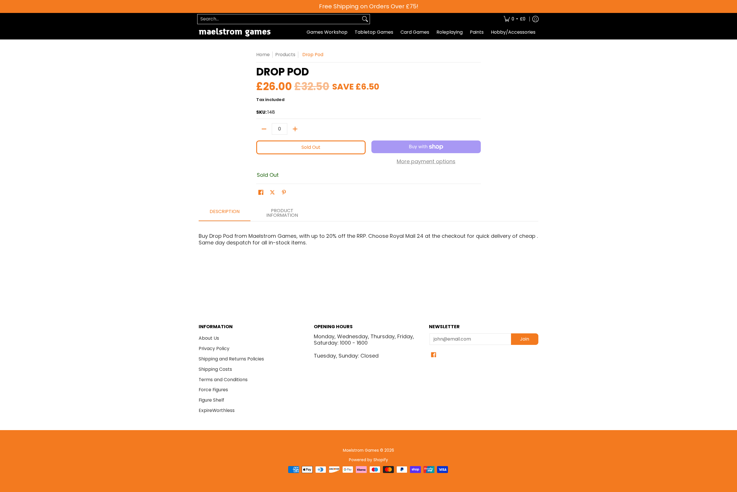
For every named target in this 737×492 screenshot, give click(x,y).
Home (263, 54)
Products (285, 54)
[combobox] (278, 19)
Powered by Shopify (368, 460)
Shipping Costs (215, 369)
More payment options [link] (426, 161)
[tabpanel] (368, 249)
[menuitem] (514, 19)
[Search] (365, 19)
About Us (209, 338)
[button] (261, 192)
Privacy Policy (214, 348)
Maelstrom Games (361, 450)
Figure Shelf (211, 400)
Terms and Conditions (223, 379)
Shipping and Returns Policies (231, 359)
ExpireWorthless (217, 410)
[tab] (224, 213)
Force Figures (213, 389)
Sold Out (310, 147)
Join (524, 339)
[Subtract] (264, 129)
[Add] (295, 129)
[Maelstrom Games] (235, 32)
